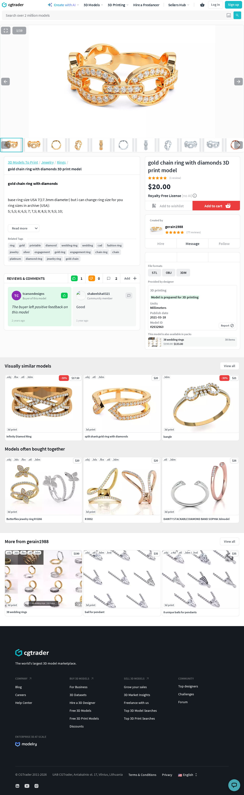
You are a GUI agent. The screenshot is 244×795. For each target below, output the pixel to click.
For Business (78, 687)
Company (21, 678)
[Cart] (202, 5)
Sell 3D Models (134, 678)
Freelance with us (136, 703)
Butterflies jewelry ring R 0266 (24, 519)
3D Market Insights (137, 695)
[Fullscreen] (5, 30)
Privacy (167, 775)
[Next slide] (238, 81)
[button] (229, 15)
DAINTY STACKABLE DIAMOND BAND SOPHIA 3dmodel (196, 519)
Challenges (186, 694)
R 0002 (89, 519)
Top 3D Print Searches (139, 718)
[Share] (224, 257)
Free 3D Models (80, 710)
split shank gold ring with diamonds (106, 436)
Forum (183, 702)
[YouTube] (27, 786)
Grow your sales (135, 687)
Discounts (77, 726)
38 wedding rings (16, 612)
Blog (18, 687)
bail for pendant (94, 612)
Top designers (188, 686)
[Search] (237, 15)
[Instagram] (37, 786)
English (185, 775)
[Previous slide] (5, 81)
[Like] (161, 257)
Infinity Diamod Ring (18, 436)
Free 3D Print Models (84, 718)
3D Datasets (78, 695)
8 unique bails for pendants (180, 612)
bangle (167, 436)
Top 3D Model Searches (140, 710)
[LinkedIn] (17, 786)
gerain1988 (174, 226)
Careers (20, 695)
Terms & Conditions (142, 775)
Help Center (23, 703)
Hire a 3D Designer (82, 703)
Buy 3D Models (79, 678)
